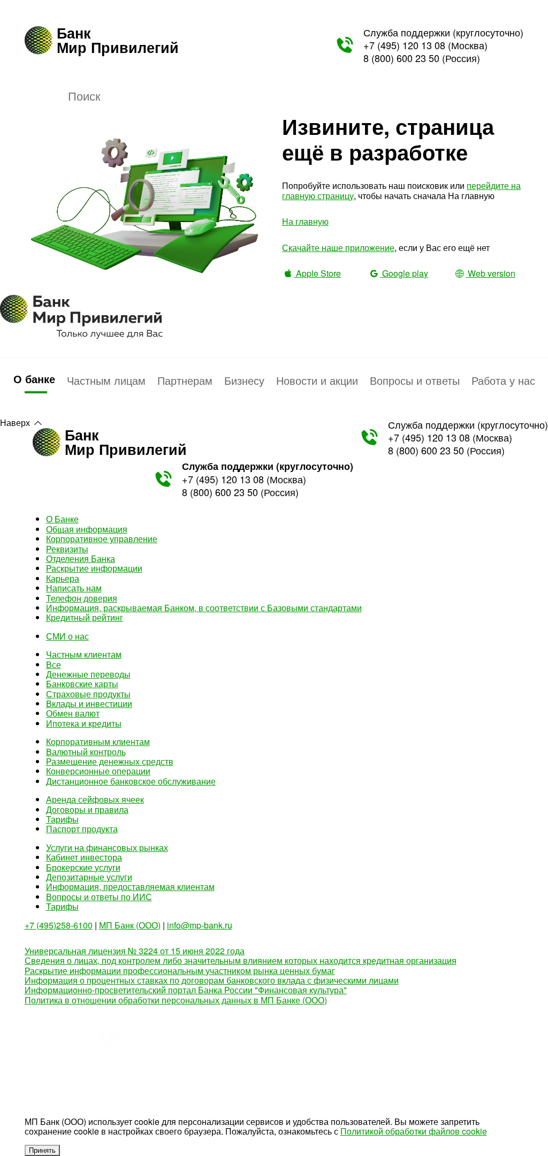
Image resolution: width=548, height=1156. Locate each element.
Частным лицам (106, 380)
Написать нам (74, 588)
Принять (42, 1150)
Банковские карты (82, 684)
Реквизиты (67, 549)
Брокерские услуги (83, 867)
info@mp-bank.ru (199, 925)
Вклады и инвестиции (89, 703)
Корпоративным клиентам (98, 741)
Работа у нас (503, 380)
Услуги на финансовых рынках (107, 847)
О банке (34, 378)
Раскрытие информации (94, 568)
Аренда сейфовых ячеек (95, 799)
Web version (490, 273)
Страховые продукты (88, 694)
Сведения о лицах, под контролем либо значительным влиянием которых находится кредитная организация (240, 960)
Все (53, 664)
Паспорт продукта (82, 829)
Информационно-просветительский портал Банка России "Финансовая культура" (186, 990)
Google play (404, 273)
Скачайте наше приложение (338, 247)
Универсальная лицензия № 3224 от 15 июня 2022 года (135, 951)
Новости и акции (317, 380)
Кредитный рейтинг (84, 617)
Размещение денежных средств (109, 761)
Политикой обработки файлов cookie (413, 1131)
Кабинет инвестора (84, 857)
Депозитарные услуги (89, 877)
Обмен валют (73, 713)
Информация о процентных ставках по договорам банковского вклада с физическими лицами (212, 980)
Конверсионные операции (98, 771)
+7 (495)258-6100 (59, 925)
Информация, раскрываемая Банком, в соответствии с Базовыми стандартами (204, 608)
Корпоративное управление (101, 539)
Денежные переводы (88, 674)
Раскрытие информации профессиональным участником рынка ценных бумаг (180, 970)
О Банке (62, 519)
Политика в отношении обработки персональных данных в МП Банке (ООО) (176, 1000)
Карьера (62, 578)
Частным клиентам (83, 654)
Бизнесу (244, 380)
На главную (305, 221)
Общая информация (86, 529)
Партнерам (184, 380)
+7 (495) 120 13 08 (404, 45)
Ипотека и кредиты (83, 723)
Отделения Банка (80, 558)
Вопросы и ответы (415, 380)
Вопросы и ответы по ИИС (99, 897)
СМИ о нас (67, 636)
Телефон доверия (81, 598)
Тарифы (62, 819)
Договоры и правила (87, 809)
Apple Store (317, 273)
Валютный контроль (86, 752)
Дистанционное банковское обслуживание (131, 781)
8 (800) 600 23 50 (401, 58)
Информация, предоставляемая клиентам (130, 886)
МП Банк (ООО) (130, 925)
